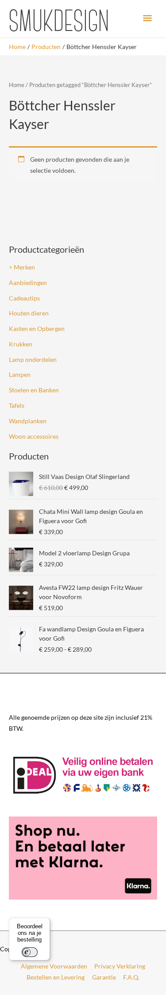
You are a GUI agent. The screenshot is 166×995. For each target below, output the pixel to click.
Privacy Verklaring (119, 966)
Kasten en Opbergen (37, 328)
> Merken (22, 267)
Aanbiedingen (28, 282)
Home (16, 85)
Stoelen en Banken (34, 390)
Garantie (104, 977)
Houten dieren (29, 313)
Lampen (20, 374)
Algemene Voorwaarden (54, 966)
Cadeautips (24, 298)
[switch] (30, 952)
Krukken (20, 344)
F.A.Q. (131, 977)
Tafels (16, 405)
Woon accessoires (33, 436)
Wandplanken (27, 421)
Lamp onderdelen (33, 359)
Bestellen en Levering (56, 977)
